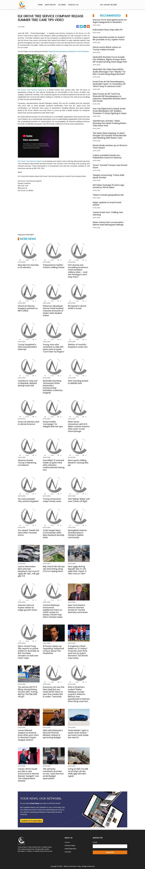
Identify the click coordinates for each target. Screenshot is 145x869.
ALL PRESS (62, 5)
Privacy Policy (70, 845)
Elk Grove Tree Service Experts (31, 90)
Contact (68, 852)
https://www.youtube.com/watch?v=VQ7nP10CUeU (68, 51)
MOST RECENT (50, 5)
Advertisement (70, 849)
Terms (67, 842)
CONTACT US (73, 5)
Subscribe (110, 852)
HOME (40, 5)
